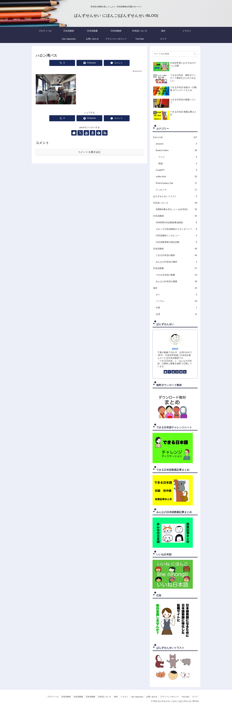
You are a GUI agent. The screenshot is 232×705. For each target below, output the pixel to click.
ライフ (195, 697)
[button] (195, 53)
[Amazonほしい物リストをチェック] (92, 133)
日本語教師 (90, 697)
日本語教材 (66, 697)
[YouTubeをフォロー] (86, 133)
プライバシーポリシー (169, 697)
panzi (175, 348)
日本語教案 (78, 697)
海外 (116, 697)
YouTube (185, 697)
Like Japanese (137, 697)
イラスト (124, 697)
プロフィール (53, 697)
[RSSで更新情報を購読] (105, 133)
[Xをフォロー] (80, 133)
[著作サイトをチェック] (74, 133)
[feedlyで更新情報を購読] (98, 133)
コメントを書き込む (89, 152)
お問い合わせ (151, 697)
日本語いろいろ (104, 697)
